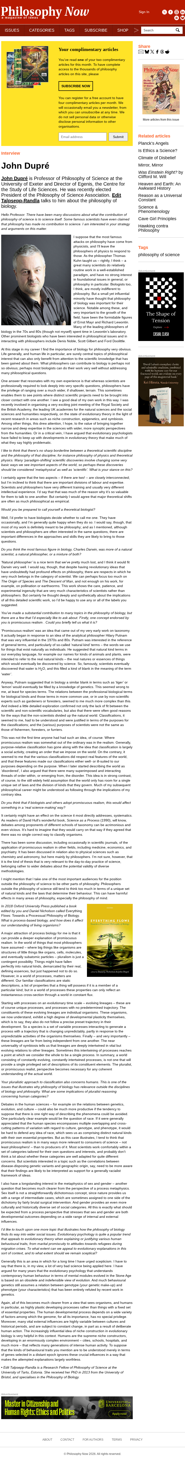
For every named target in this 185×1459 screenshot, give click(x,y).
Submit (118, 137)
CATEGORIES (41, 30)
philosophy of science (159, 254)
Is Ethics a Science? (157, 150)
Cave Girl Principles (157, 218)
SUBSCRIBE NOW (75, 86)
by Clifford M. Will (160, 174)
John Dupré (14, 178)
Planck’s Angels (153, 143)
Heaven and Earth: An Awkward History (159, 186)
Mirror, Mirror (150, 165)
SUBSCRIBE (96, 30)
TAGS (69, 30)
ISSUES (12, 30)
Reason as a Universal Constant (160, 197)
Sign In (144, 12)
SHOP (122, 30)
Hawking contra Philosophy (153, 228)
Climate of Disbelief (157, 157)
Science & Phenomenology (154, 209)
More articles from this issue (161, 119)
